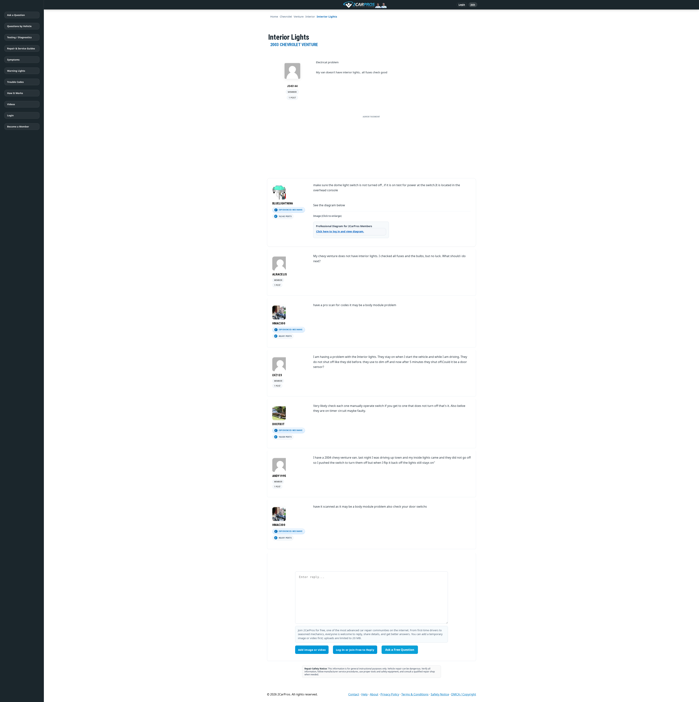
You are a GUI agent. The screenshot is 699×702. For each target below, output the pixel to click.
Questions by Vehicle (19, 26)
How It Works (15, 93)
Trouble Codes (15, 82)
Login (462, 4)
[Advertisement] (371, 145)
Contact (353, 694)
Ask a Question (16, 15)
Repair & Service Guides (21, 48)
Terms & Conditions (415, 694)
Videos (11, 104)
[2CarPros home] (345, 5)
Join (473, 4)
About (374, 694)
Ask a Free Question (399, 650)
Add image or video (312, 650)
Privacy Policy (389, 694)
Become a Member (18, 126)
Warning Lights (16, 70)
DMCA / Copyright (463, 694)
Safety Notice (440, 694)
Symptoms (13, 59)
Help (364, 694)
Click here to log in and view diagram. (340, 231)
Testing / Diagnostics (19, 37)
